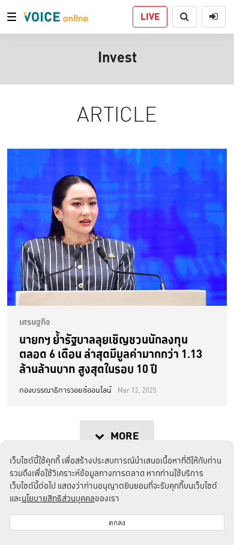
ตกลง (117, 522)
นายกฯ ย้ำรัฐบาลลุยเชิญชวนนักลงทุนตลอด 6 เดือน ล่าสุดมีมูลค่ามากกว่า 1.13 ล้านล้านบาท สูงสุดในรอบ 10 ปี (110, 354)
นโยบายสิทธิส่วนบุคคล (58, 498)
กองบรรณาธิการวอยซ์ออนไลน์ (65, 390)
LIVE (150, 16)
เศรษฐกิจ (34, 322)
